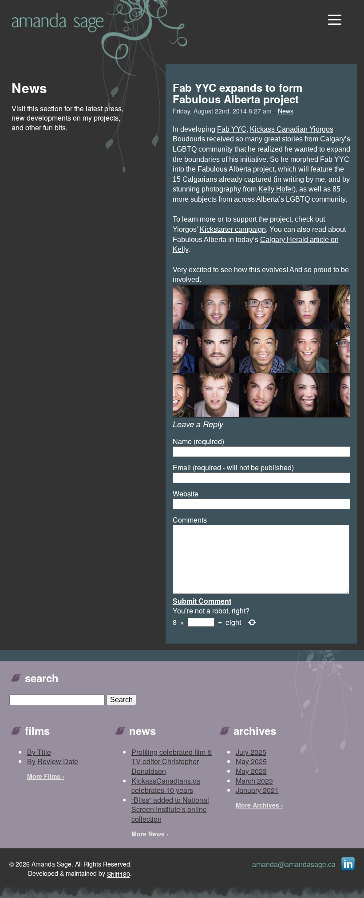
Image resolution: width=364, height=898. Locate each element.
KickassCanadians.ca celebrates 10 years (165, 786)
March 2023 (254, 781)
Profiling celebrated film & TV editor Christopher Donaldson (171, 761)
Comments (190, 520)
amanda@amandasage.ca (294, 864)
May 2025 (251, 761)
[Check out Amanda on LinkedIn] (348, 864)
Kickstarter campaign (233, 229)
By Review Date (52, 761)
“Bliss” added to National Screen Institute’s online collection (170, 809)
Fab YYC (231, 129)
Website (185, 494)
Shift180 (118, 874)
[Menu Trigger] (333, 19)
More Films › (45, 776)
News (285, 110)
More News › (150, 833)
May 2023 (251, 771)
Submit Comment (202, 601)
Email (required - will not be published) (233, 467)
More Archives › (259, 804)
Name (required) (198, 441)
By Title (39, 752)
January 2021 (257, 790)
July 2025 (251, 752)
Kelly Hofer (275, 189)
